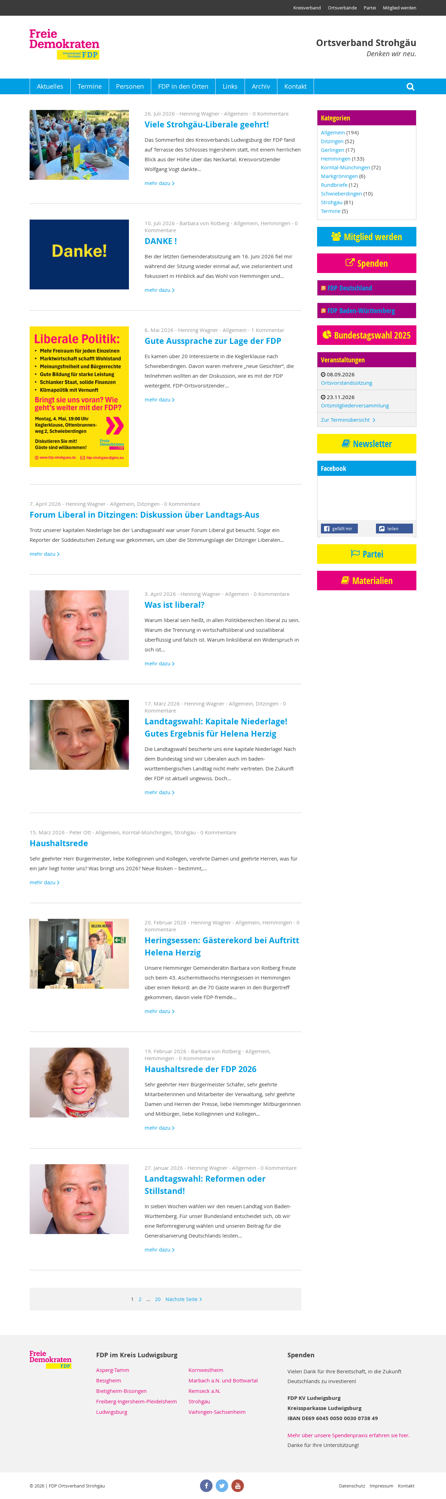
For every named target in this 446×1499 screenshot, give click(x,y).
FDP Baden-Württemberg (361, 310)
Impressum (381, 1486)
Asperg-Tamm (112, 1369)
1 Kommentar (267, 329)
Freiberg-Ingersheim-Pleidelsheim (136, 1401)
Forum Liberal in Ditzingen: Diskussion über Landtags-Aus (144, 514)
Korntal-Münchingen (146, 832)
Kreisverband (307, 8)
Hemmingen (275, 223)
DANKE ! (161, 241)
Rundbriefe (334, 184)
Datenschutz (352, 1486)
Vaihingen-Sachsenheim (217, 1411)
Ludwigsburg (111, 1411)
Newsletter (372, 443)
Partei (370, 8)
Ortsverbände (342, 8)
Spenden (372, 263)
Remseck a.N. (205, 1390)
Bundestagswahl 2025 (372, 335)
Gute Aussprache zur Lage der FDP (213, 340)
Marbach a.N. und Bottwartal (223, 1380)
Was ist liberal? (175, 604)
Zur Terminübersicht (346, 419)
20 (158, 1299)
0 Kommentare (271, 113)
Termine (90, 86)
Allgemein (236, 113)
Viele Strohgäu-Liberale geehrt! (207, 124)
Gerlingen (332, 149)
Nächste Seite (182, 1299)
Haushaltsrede (59, 843)
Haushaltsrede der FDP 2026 (200, 1069)
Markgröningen (339, 175)
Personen (130, 86)
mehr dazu (157, 182)
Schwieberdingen (341, 193)
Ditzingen (148, 503)
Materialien (372, 580)
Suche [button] (410, 86)
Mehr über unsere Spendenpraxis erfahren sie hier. (348, 1435)
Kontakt (295, 86)
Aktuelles (50, 86)
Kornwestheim (206, 1369)
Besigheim (108, 1380)
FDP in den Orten (183, 86)
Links (230, 86)
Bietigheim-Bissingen (121, 1390)
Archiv (261, 86)
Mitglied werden (399, 8)
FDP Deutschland (350, 288)
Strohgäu (185, 832)
